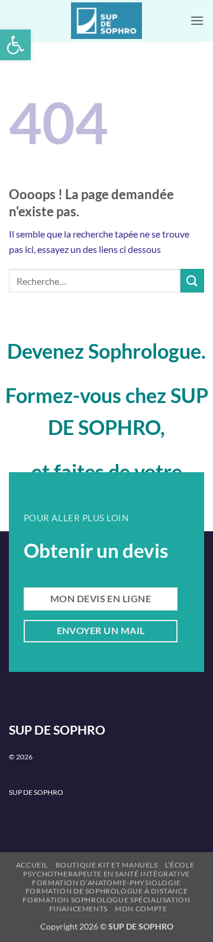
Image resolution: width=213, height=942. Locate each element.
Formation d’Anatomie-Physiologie (106, 882)
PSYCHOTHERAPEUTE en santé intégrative (106, 873)
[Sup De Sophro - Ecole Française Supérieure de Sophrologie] (106, 20)
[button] (15, 45)
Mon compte (141, 908)
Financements (78, 908)
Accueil (32, 864)
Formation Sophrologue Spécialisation (106, 899)
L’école (179, 864)
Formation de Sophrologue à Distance (106, 890)
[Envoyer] (192, 280)
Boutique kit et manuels (107, 864)
